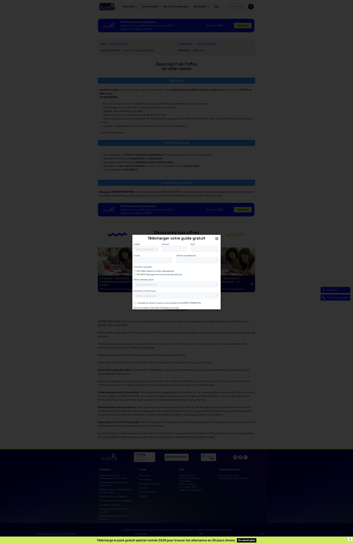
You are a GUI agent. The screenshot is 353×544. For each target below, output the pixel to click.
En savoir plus (246, 540)
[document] (176, 272)
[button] (217, 239)
